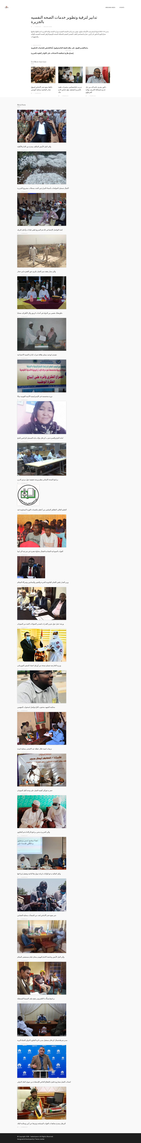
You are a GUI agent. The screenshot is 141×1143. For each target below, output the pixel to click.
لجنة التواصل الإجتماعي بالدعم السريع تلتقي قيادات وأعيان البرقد (40, 230)
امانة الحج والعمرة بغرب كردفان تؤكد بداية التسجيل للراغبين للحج (40, 438)
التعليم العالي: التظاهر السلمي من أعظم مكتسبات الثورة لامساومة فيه (42, 509)
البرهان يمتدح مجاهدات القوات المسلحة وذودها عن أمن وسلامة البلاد (41, 1123)
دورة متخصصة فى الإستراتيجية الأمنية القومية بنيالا (34, 396)
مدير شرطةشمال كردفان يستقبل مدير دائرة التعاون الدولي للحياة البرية (42, 1040)
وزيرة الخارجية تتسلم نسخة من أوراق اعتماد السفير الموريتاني (39, 665)
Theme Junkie (39, 1139)
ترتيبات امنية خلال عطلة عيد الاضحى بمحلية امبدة (34, 749)
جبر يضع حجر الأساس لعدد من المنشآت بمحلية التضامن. (36, 915)
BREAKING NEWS (110, 7)
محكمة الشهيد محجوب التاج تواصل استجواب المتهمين (36, 707)
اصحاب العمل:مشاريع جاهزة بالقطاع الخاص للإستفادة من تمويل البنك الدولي (44, 1082)
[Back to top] (139, 1141)
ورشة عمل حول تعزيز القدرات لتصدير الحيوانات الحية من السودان (40, 624)
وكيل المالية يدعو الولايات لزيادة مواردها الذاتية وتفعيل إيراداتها (39, 873)
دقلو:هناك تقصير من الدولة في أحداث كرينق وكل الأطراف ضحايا (39, 313)
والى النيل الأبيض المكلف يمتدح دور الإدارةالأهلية (34, 146)
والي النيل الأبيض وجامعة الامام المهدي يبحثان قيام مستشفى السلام (40, 957)
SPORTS (121, 7)
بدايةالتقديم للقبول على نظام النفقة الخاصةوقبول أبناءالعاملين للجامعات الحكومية (59, 48)
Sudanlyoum (35, 1136)
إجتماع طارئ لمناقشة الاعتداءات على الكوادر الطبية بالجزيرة (52, 53)
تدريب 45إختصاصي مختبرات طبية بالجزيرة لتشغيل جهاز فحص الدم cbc (70, 89)
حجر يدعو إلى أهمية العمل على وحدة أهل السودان (34, 790)
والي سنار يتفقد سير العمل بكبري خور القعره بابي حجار (36, 271)
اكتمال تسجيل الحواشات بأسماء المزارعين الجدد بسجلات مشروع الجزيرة (43, 188)
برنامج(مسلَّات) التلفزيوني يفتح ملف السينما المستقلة (36, 998)
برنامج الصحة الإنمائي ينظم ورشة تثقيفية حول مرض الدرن (37, 479)
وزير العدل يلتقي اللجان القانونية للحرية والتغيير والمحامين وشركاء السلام (42, 582)
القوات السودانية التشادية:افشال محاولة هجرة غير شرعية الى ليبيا (40, 551)
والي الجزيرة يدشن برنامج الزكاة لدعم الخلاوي (33, 832)
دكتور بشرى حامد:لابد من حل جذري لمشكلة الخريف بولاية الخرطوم (96, 89)
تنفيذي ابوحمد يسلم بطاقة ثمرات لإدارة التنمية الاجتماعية (37, 355)
